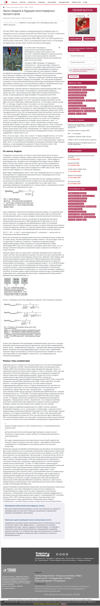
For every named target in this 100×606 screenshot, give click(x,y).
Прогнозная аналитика (76, 98)
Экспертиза (32, 2)
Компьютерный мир (44, 576)
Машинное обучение (75, 103)
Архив (85, 2)
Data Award (39, 586)
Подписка (41, 2)
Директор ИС (41, 578)
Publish (68, 578)
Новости (14, 2)
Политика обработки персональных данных (63, 560)
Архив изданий (43, 560)
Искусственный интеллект (77, 106)
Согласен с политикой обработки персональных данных (83, 70)
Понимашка (59, 581)
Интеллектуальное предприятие (71, 589)
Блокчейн (72, 114)
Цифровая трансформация (77, 87)
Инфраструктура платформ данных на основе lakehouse (82, 143)
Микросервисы (91, 100)
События (22, 2)
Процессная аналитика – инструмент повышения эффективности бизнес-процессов (81, 126)
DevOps (78, 114)
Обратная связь (60, 558)
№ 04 (31, 7)
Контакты (79, 558)
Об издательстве (40, 558)
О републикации (88, 558)
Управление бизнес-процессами (47, 591)
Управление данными (53, 586)
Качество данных (50, 589)
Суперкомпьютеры (75, 90)
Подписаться (89, 39)
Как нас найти (70, 558)
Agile (84, 114)
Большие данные (89, 111)
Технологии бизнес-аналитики (76, 586)
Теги (36, 560)
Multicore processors (9, 25)
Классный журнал (43, 581)
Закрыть (63, 604)
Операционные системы (76, 100)
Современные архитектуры (78, 92)
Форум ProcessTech (75, 175)
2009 (26, 7)
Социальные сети (88, 90)
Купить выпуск (75, 39)
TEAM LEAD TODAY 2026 (77, 169)
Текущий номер (64, 2)
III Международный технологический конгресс (81, 156)
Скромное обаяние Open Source (79, 136)
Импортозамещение (87, 108)
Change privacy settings (84, 560)
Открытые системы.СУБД (68, 576)
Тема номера (51, 2)
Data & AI (38, 589)
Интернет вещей (74, 108)
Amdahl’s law (22, 22)
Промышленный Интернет (77, 95)
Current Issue (76, 2)
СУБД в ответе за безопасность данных (82, 140)
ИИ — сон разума (74, 133)
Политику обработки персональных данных (47, 604)
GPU (38, 22)
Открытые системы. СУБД (14, 7)
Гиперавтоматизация (76, 111)
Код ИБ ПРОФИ (73, 163)
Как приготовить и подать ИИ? (79, 130)
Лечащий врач (56, 578)
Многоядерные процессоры (49, 22)
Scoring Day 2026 (74, 181)
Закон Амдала (32, 22)
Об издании (50, 558)
